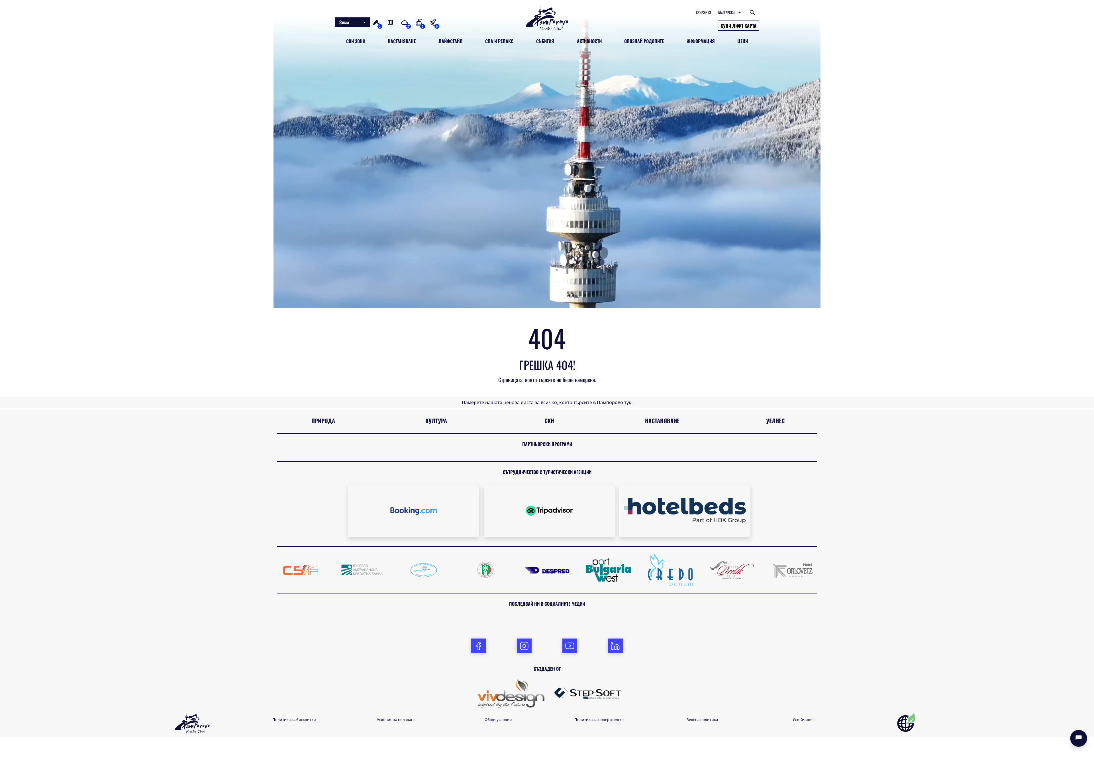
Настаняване (662, 420)
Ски (549, 420)
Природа (323, 420)
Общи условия (498, 719)
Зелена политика (702, 719)
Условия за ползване (396, 719)
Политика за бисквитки (294, 719)
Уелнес (775, 420)
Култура (436, 420)
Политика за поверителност (600, 719)
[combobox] (352, 22)
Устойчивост (804, 719)
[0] (433, 22)
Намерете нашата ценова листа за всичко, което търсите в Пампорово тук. (547, 402)
